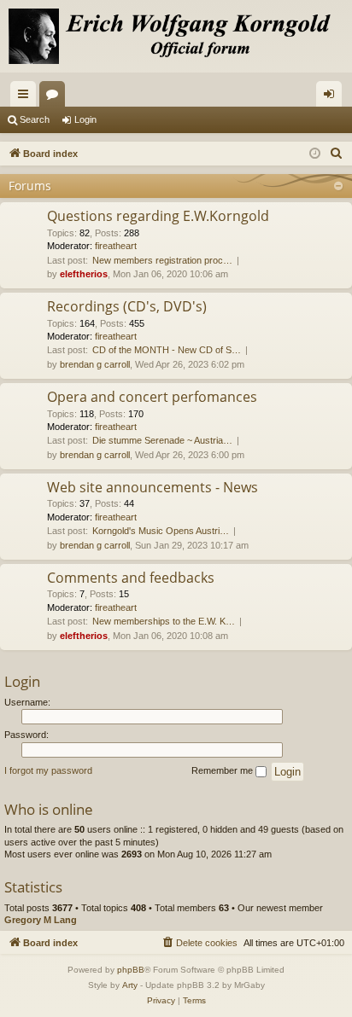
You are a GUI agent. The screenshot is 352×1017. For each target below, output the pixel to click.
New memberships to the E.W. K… (163, 621)
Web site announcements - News (152, 487)
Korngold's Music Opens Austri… (160, 531)
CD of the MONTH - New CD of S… (166, 350)
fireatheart (116, 246)
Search (35, 119)
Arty (130, 985)
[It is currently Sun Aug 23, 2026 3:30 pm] (314, 154)
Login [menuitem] (332, 97)
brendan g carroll (95, 364)
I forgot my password (48, 770)
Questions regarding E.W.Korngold (158, 215)
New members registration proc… (162, 260)
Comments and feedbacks (130, 577)
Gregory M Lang (40, 920)
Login (85, 119)
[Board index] (176, 36)
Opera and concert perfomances (152, 396)
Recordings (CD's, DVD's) (127, 306)
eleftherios (84, 274)
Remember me (223, 770)
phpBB (130, 969)
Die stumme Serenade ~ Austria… (162, 440)
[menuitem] (336, 153)
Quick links (26, 97)
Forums (55, 97)
